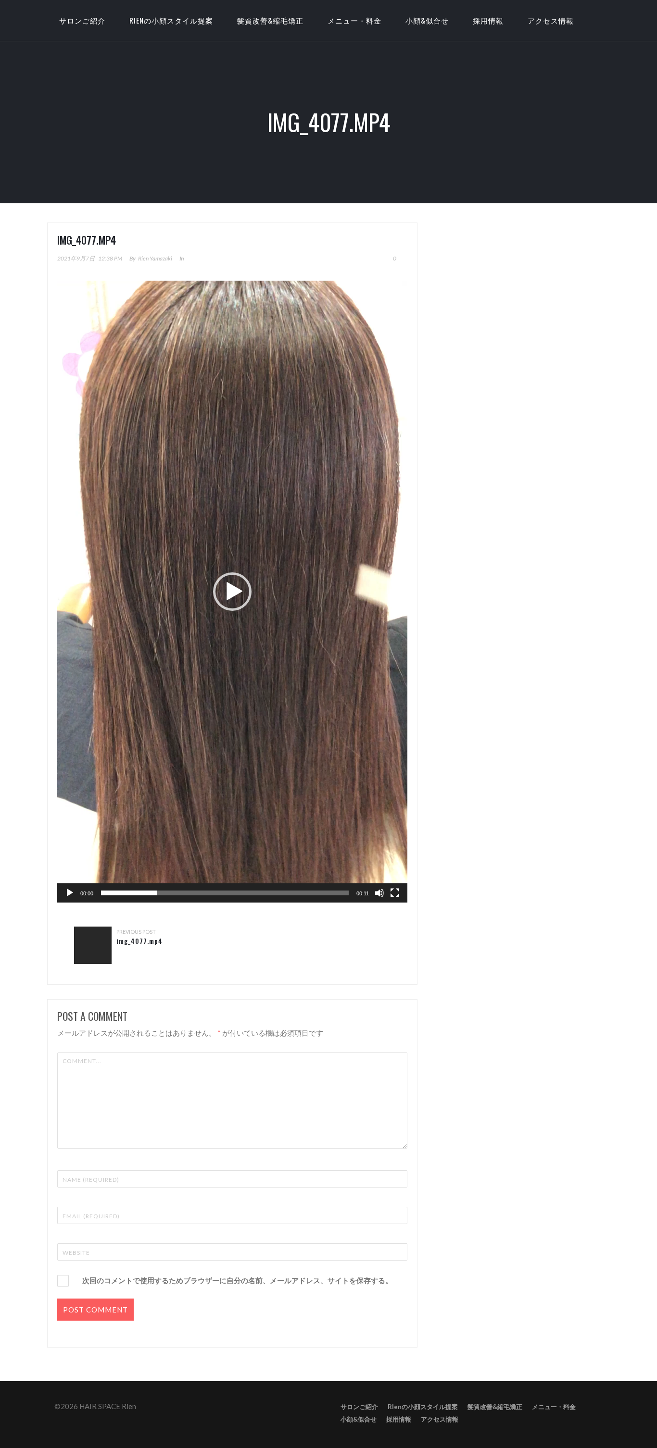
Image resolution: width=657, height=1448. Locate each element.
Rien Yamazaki (155, 258)
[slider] (225, 893)
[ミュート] (379, 893)
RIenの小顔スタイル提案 (171, 20)
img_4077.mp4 (139, 941)
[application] (232, 592)
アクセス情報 (551, 20)
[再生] (70, 893)
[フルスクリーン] (395, 893)
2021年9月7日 (76, 258)
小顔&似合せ (427, 20)
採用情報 (488, 20)
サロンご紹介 (359, 1407)
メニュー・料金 (354, 20)
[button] (232, 591)
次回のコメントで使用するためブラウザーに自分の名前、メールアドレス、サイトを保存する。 (237, 1280)
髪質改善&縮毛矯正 (270, 20)
